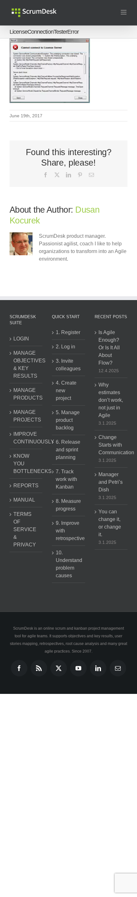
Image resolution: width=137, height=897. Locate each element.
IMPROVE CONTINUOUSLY (26, 437)
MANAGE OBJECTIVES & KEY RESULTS (26, 364)
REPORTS (26, 485)
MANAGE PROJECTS (26, 415)
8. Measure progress (68, 504)
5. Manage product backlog (68, 420)
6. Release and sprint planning (68, 449)
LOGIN (21, 338)
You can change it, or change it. (109, 523)
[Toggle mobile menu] (124, 12)
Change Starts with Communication (111, 445)
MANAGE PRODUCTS (26, 394)
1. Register (68, 332)
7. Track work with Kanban (66, 479)
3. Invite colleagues (68, 364)
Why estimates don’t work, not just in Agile (110, 400)
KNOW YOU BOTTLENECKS (26, 463)
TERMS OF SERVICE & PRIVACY (24, 529)
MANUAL (24, 500)
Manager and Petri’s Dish (110, 482)
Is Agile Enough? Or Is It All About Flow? (109, 348)
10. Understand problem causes (69, 564)
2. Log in (65, 346)
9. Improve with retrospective (69, 530)
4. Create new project (66, 390)
